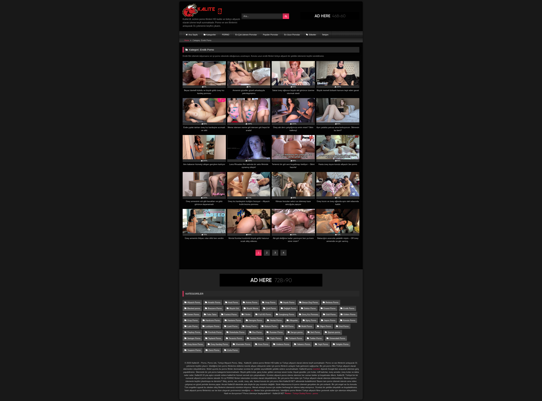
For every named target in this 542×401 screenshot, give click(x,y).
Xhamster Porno (243, 344)
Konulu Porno (349, 320)
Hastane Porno (234, 320)
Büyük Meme (252, 308)
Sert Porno (315, 332)
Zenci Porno (213, 350)
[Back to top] (533, 392)
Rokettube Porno (236, 332)
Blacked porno (193, 308)
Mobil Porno (306, 326)
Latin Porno (192, 326)
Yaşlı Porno (323, 344)
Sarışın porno (296, 332)
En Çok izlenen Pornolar (246, 34)
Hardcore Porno (213, 320)
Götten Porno (349, 314)
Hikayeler (293, 320)
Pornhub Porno (215, 332)
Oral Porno (344, 326)
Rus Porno (257, 332)
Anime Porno (251, 302)
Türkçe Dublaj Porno (302, 393)
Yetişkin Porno (342, 344)
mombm (316, 369)
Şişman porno (334, 332)
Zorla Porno (232, 350)
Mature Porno (271, 326)
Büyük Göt (234, 308)
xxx (252, 390)
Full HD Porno (264, 314)
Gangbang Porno (286, 314)
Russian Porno (276, 332)
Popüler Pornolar (270, 34)
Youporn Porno (194, 350)
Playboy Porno (193, 332)
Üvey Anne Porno (195, 344)
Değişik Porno (290, 308)
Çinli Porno (271, 308)
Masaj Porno (251, 326)
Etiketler (312, 34)
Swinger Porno (193, 338)
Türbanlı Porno (295, 338)
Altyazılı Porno (193, 302)
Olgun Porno (325, 326)
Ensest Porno (330, 308)
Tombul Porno (256, 338)
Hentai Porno (276, 320)
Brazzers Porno (215, 308)
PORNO (225, 34)
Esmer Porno (193, 314)
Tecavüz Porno (235, 338)
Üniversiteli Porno (337, 338)
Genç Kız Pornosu (310, 314)
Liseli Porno (232, 326)
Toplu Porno (275, 338)
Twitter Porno (316, 338)
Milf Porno (289, 326)
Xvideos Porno (282, 344)
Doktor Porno (310, 308)
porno (315, 393)
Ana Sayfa (193, 34)
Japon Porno (329, 320)
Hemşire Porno (255, 320)
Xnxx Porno (263, 344)
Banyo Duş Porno (310, 302)
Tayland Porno (214, 338)
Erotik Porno (348, 308)
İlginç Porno (311, 320)
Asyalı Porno (288, 302)
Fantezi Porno (230, 314)
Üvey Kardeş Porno (219, 344)
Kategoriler (211, 34)
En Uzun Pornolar (292, 34)
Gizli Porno (331, 314)
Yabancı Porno (303, 344)
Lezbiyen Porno (212, 326)
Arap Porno (270, 302)
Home (186, 40)
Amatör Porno (214, 302)
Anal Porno (233, 302)
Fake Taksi (211, 314)
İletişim (325, 34)
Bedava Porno (332, 302)
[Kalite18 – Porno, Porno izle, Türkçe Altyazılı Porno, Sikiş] (203, 11)
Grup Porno (192, 320)
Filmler (247, 314)
